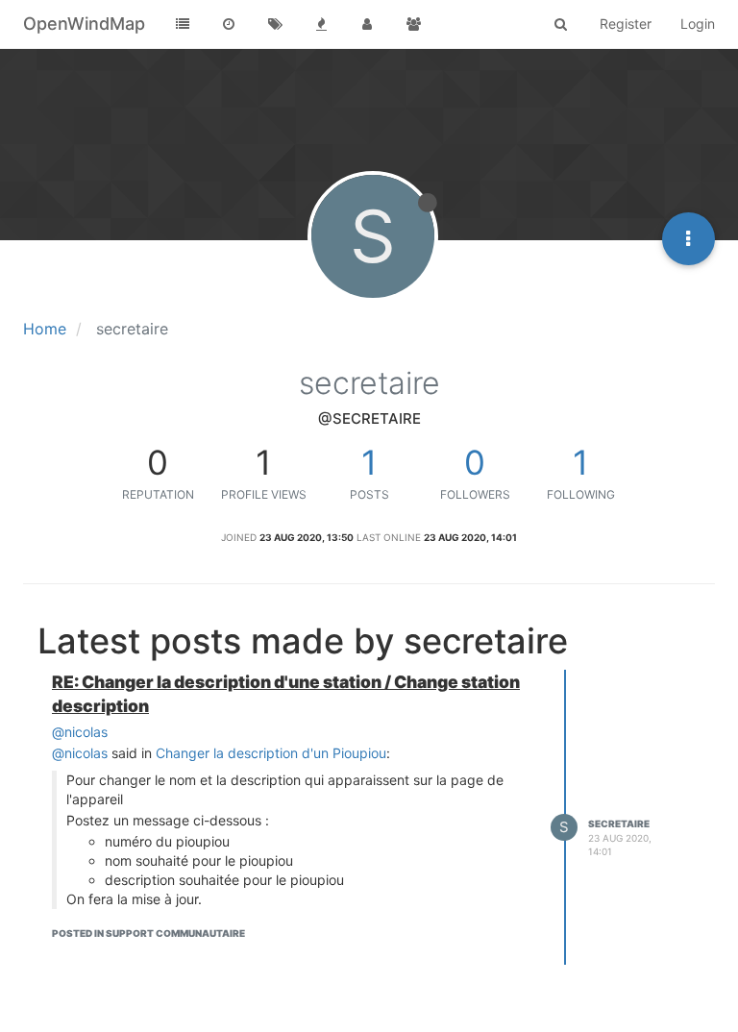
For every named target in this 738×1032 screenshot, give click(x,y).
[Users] (367, 24)
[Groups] (413, 24)
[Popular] (321, 24)
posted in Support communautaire (148, 933)
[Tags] (275, 24)
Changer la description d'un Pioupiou (271, 753)
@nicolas (80, 732)
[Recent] (229, 24)
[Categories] (183, 24)
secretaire (619, 823)
